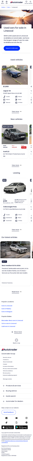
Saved (26, 3)
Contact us (6, 359)
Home (3, 7)
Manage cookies (7, 379)
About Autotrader (7, 361)
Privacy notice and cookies (10, 368)
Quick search (11, 396)
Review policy (6, 373)
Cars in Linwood (6, 306)
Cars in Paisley (6, 309)
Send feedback (9, 412)
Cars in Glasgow (6, 311)
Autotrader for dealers (14, 401)
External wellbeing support (10, 375)
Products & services (13, 386)
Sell (7, 3)
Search (30, 3)
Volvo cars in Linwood (8, 323)
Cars (8, 7)
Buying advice (11, 391)
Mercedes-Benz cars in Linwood (12, 320)
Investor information (8, 366)
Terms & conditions (8, 370)
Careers (5, 364)
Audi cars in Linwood (8, 326)
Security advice (7, 357)
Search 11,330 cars (12, 48)
